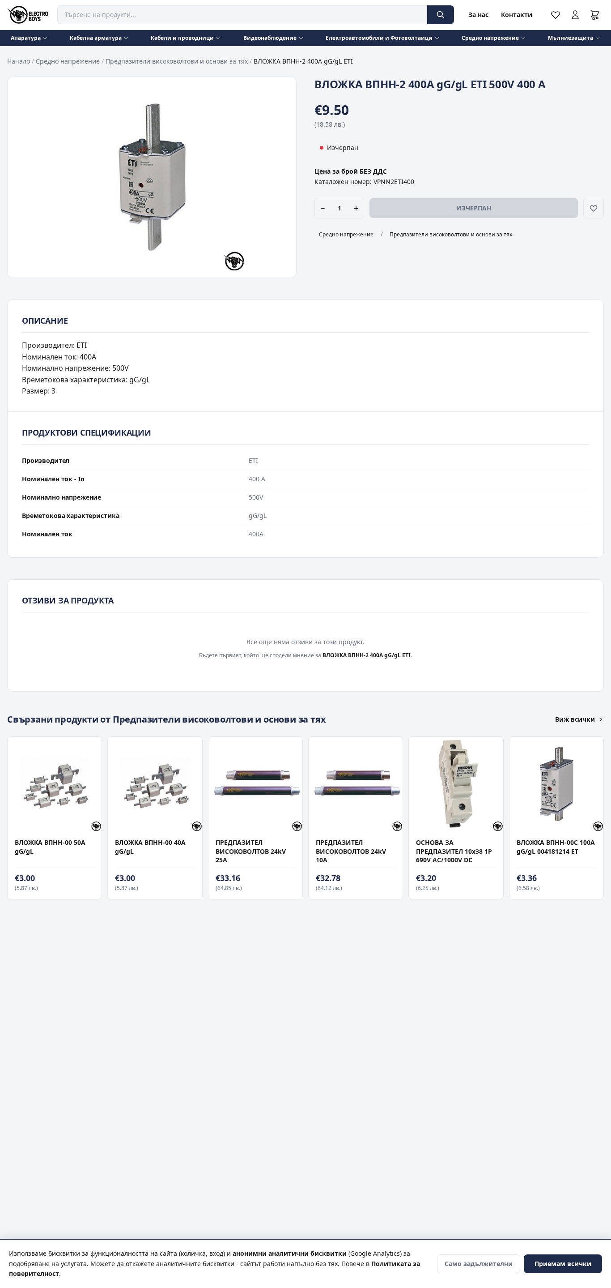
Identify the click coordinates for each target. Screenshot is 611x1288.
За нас (478, 14)
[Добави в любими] (593, 208)
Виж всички (575, 719)
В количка (50, 822)
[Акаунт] (575, 15)
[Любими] (555, 15)
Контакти (516, 14)
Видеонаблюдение (270, 38)
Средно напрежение (490, 38)
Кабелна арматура (96, 38)
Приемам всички (563, 1263)
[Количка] (595, 15)
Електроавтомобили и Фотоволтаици (379, 38)
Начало (18, 61)
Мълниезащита (570, 38)
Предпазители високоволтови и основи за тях (177, 61)
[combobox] (242, 14)
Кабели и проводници (182, 38)
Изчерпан (474, 208)
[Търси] (440, 14)
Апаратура (26, 38)
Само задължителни (479, 1263)
